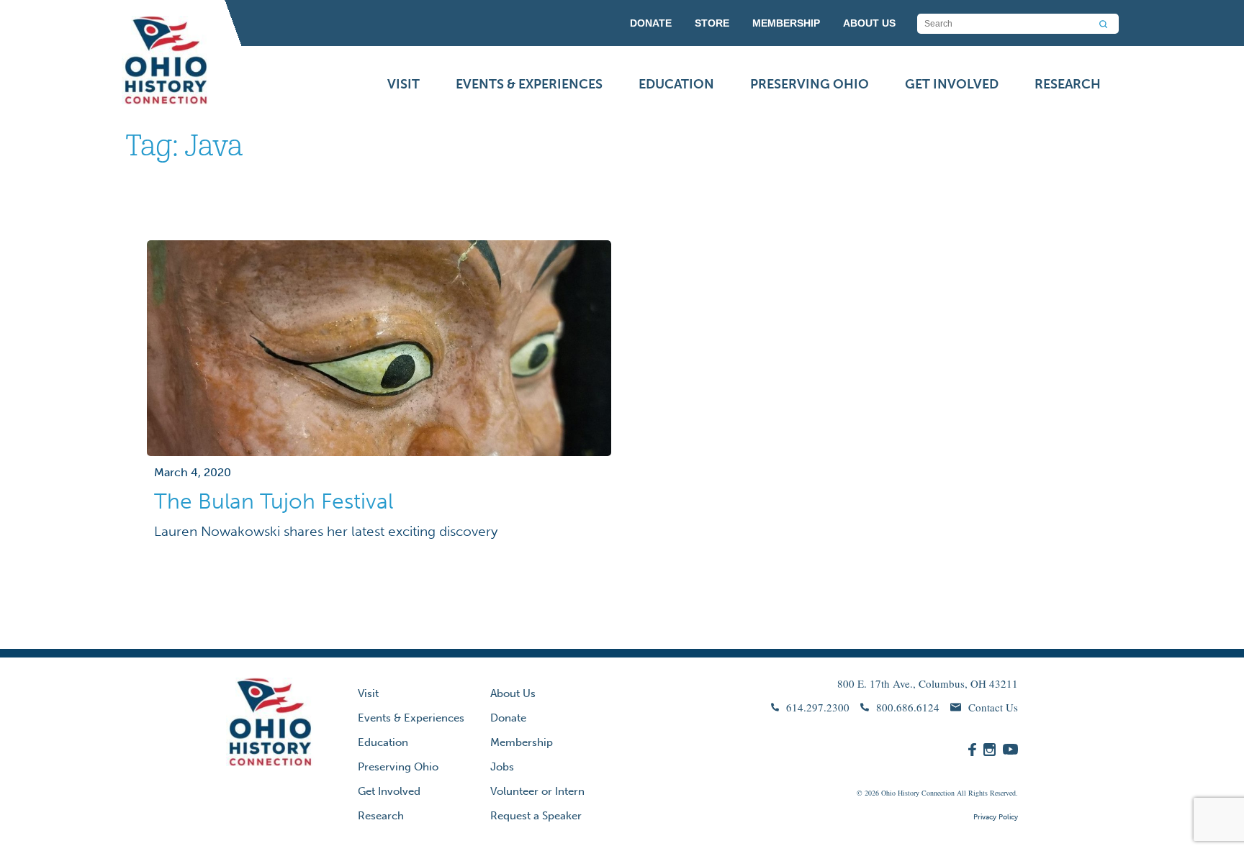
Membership (521, 742)
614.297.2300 (817, 707)
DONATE (651, 23)
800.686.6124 (907, 707)
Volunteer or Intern (537, 791)
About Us (513, 693)
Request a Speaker (536, 815)
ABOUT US (869, 23)
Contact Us (993, 707)
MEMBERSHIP (786, 23)
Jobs (502, 766)
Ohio (888, 793)
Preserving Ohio (809, 84)
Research (1068, 84)
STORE (712, 23)
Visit (403, 84)
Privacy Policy (995, 817)
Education (676, 84)
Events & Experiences (529, 84)
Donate (508, 717)
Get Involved (952, 84)
